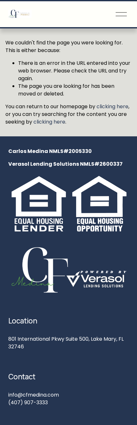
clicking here (112, 106)
